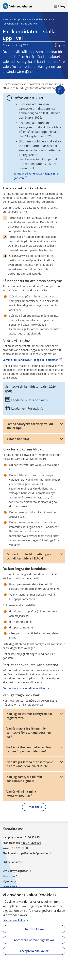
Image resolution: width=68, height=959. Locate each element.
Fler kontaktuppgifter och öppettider (26, 853)
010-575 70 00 (19, 848)
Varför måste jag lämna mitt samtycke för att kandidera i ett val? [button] (28, 732)
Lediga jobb (10, 887)
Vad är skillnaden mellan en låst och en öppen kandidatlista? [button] (28, 749)
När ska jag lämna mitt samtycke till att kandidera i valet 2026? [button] (29, 764)
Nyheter (8, 881)
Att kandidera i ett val (40, 19)
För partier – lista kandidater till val (24, 688)
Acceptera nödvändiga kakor (34, 940)
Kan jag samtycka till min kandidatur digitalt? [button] (24, 779)
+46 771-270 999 (31, 843)
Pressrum (9, 876)
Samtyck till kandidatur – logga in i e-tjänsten (32, 360)
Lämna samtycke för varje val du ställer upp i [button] (29, 426)
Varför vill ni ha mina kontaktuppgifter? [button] (21, 793)
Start (5, 19)
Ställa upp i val (18, 19)
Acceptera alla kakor (34, 951)
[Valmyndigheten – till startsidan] (17, 6)
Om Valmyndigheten (15, 871)
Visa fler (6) (36, 807)
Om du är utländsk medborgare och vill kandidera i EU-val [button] (28, 556)
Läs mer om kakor (14, 920)
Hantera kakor (34, 929)
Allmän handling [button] (17, 439)
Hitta (60, 91)
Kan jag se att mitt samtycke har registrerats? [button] (29, 716)
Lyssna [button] (61, 45)
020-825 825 (32, 837)
